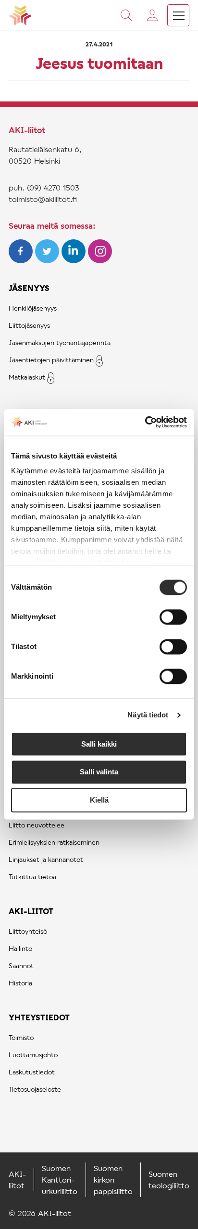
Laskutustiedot (32, 1072)
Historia (20, 983)
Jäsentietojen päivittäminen (51, 360)
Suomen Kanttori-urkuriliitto (59, 1179)
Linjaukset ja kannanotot (46, 859)
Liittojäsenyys (29, 325)
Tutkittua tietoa (32, 876)
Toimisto (21, 1037)
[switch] (173, 617)
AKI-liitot (31, 911)
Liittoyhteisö (28, 931)
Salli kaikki (99, 744)
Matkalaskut (27, 377)
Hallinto (20, 948)
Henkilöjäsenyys (33, 308)
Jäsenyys (29, 287)
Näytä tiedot (147, 715)
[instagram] (100, 260)
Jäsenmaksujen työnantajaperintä (60, 342)
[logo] (20, 15)
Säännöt (21, 965)
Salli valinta (99, 772)
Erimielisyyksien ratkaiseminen (54, 842)
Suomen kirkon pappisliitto (113, 1179)
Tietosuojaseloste (35, 1089)
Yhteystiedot (39, 1017)
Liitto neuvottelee (36, 825)
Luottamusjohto (33, 1054)
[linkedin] (75, 260)
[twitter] (48, 260)
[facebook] (22, 260)
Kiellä (99, 800)
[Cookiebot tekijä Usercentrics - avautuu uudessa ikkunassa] (145, 422)
